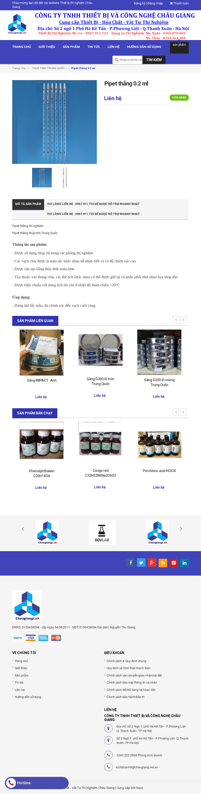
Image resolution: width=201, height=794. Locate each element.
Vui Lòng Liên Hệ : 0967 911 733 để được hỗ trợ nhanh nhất (93, 204)
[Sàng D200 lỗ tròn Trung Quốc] (159, 352)
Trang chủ (21, 661)
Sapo (139, 787)
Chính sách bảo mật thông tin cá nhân (132, 682)
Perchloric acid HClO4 (100, 471)
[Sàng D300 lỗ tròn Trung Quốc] (42, 351)
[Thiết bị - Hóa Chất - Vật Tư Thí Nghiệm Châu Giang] (100, 25)
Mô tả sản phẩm (28, 204)
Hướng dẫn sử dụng (28, 697)
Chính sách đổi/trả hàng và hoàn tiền (131, 689)
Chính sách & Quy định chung (126, 661)
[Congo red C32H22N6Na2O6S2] (42, 443)
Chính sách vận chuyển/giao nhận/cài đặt (134, 675)
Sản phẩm (21, 675)
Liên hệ (20, 689)
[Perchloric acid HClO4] (100, 443)
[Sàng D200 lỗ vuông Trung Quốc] (100, 352)
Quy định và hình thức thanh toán (129, 668)
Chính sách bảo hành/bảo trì (125, 697)
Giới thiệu (21, 668)
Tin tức (19, 682)
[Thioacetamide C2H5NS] (159, 444)
